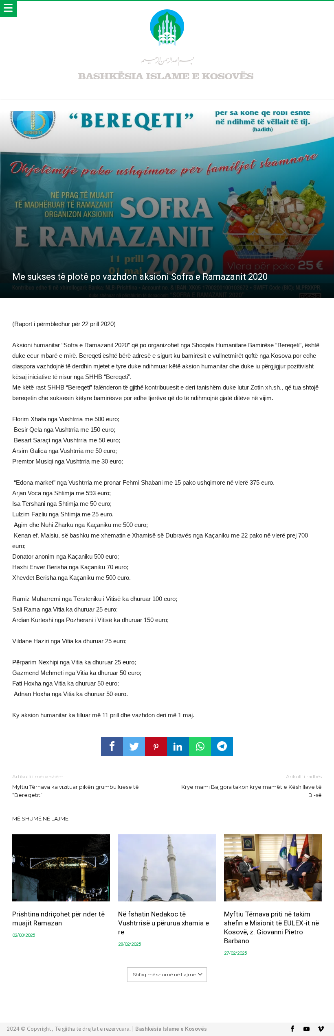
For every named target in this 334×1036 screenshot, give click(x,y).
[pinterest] (156, 746)
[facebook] (112, 746)
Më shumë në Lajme (40, 818)
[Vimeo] (320, 1029)
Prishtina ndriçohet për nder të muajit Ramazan (58, 918)
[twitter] (134, 746)
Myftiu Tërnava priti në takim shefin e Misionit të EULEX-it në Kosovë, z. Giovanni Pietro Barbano (271, 927)
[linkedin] (178, 746)
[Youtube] (306, 1029)
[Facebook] (292, 1029)
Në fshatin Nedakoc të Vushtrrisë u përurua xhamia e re (163, 923)
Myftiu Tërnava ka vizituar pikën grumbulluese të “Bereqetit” (75, 785)
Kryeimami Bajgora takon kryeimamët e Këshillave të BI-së (251, 785)
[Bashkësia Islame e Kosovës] (167, 9)
